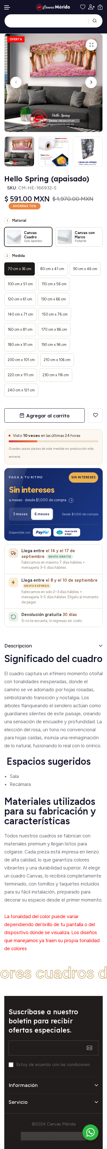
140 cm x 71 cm (20, 314)
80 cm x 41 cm (52, 269)
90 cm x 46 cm (85, 269)
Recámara (21, 784)
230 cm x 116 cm (56, 375)
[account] (91, 7)
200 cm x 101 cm (21, 360)
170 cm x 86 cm (54, 329)
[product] (91, 45)
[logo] (53, 7)
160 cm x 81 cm (20, 329)
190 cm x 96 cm (53, 344)
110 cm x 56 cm (54, 284)
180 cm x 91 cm (20, 344)
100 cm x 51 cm (20, 284)
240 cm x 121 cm (21, 390)
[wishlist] (82, 7)
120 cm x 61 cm (20, 299)
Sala (14, 776)
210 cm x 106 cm (57, 360)
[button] (7, 7)
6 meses (42, 514)
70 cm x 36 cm (19, 269)
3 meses (20, 514)
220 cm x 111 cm (21, 375)
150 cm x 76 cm (55, 314)
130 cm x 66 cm (53, 299)
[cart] (100, 7)
